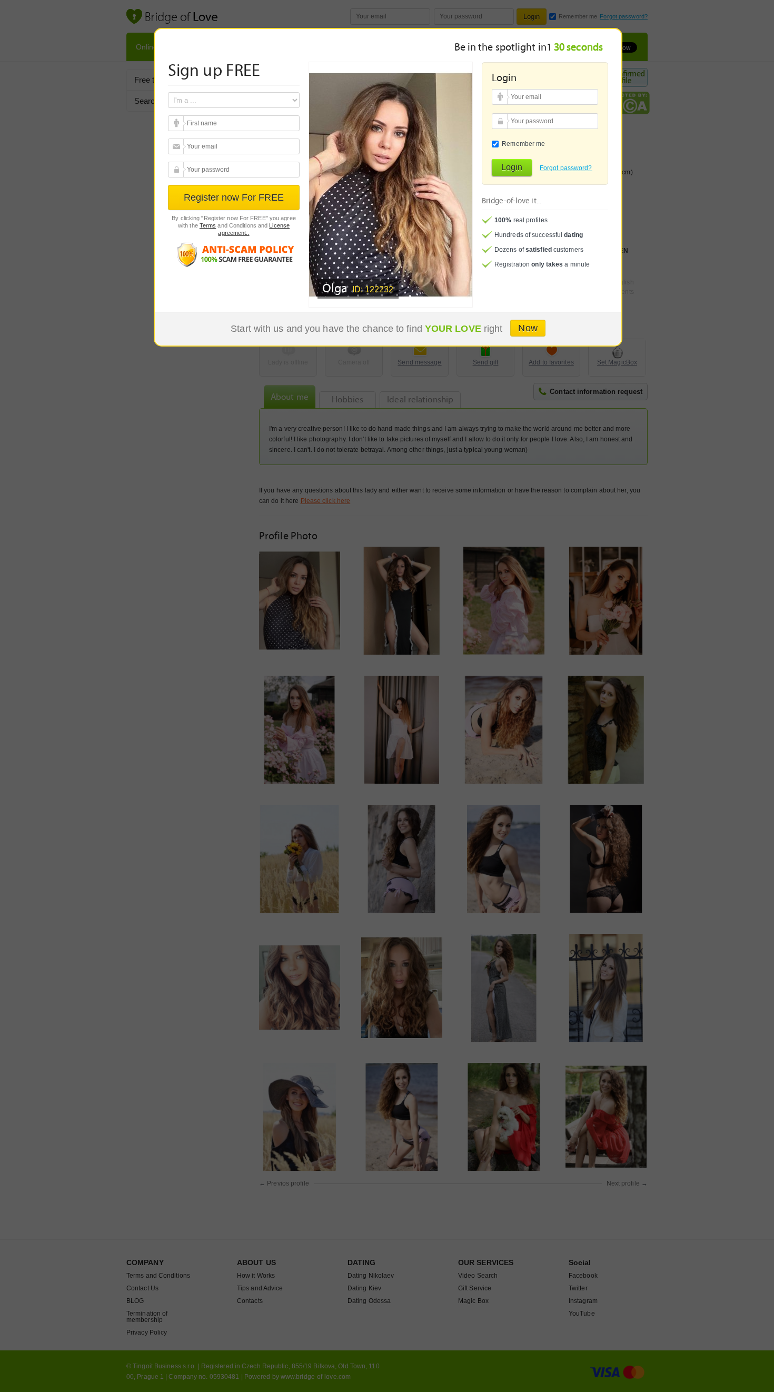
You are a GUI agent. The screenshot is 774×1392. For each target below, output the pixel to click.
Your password (177, 169)
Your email (177, 123)
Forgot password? (566, 168)
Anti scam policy (234, 254)
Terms (208, 225)
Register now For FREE (234, 197)
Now (527, 328)
